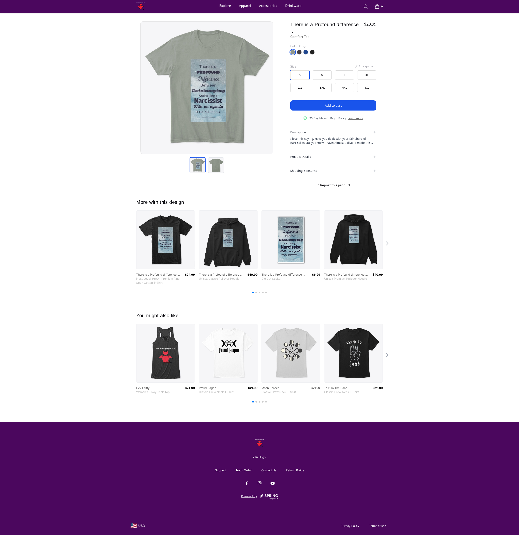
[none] (363, 66)
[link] (165, 240)
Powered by (249, 496)
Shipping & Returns (303, 171)
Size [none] (293, 66)
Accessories (268, 5)
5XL (367, 87)
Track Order (244, 470)
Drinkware (293, 5)
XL (366, 75)
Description (298, 132)
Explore (225, 5)
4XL (344, 87)
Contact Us (268, 470)
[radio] (299, 75)
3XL (322, 87)
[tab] (197, 165)
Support (220, 470)
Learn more (355, 118)
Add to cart (333, 105)
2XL (300, 87)
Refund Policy (295, 470)
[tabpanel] (206, 87)
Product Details (300, 157)
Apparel (245, 5)
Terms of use (377, 525)
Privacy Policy (350, 525)
